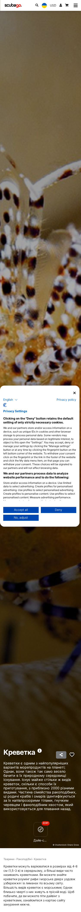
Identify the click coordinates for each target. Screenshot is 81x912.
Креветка (40, 859)
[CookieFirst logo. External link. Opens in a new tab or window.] (4, 405)
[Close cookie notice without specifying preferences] (74, 392)
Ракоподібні (24, 859)
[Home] (13, 5)
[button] (10, 399)
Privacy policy (66, 399)
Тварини (8, 859)
